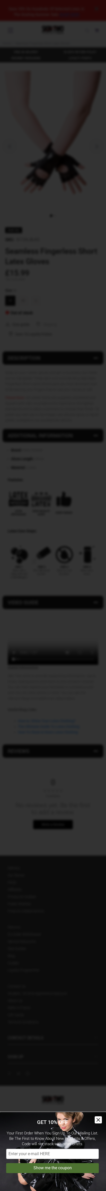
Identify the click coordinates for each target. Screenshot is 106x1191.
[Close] (98, 1119)
